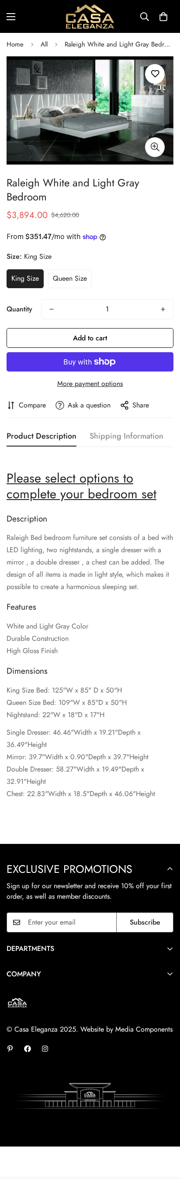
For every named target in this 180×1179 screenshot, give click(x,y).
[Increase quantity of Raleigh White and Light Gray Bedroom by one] (163, 309)
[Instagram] (45, 1048)
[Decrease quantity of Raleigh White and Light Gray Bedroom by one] (52, 309)
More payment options (90, 384)
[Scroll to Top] (164, 1132)
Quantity (19, 309)
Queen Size (70, 278)
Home (15, 44)
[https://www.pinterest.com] (10, 1048)
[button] (163, 17)
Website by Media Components (126, 1029)
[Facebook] (27, 1048)
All (44, 44)
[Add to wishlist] (155, 74)
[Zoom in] (155, 147)
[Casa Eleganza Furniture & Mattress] (90, 16)
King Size (25, 278)
